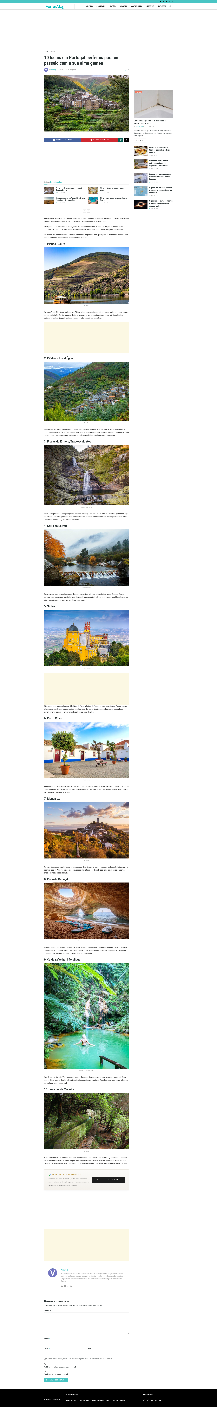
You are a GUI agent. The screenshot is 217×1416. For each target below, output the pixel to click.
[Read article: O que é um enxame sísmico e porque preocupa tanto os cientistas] (140, 191)
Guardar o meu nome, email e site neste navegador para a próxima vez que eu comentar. (79, 1359)
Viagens (123, 6)
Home (46, 51)
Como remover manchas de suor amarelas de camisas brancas (160, 176)
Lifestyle (150, 6)
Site (89, 1349)
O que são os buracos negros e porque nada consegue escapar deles (161, 203)
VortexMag (55, 6)
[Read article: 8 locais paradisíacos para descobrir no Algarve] (93, 200)
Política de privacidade (100, 1400)
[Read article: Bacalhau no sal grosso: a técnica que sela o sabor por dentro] (140, 151)
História (112, 6)
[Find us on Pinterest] (166, 1)
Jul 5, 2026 (104, 202)
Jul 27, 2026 (105, 192)
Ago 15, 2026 (61, 192)
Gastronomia (136, 6)
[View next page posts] (88, 211)
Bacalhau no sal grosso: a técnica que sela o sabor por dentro (160, 149)
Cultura (89, 6)
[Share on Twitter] (126, 140)
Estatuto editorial (119, 1400)
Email (47, 1349)
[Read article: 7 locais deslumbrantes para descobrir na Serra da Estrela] (49, 190)
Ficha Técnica (71, 1400)
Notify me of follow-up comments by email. (60, 1367)
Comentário (49, 1310)
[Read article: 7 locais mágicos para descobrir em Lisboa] (93, 190)
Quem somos (84, 1400)
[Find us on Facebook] (160, 1)
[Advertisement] (86, 337)
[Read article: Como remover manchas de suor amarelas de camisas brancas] (140, 178)
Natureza (162, 6)
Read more (141, 140)
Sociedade (101, 6)
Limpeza (139, 92)
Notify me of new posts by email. (56, 1374)
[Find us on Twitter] (163, 1)
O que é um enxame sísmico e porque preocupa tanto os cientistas (160, 190)
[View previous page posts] (84, 211)
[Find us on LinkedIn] (172, 1)
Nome (47, 1339)
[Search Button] (170, 6)
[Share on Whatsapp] (120, 140)
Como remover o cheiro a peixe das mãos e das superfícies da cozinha (159, 163)
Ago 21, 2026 (154, 182)
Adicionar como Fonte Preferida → (108, 1180)
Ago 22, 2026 (147, 126)
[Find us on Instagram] (169, 1)
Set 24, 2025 (63, 69)
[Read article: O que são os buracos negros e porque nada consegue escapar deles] (140, 204)
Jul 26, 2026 (61, 202)
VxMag (53, 69)
